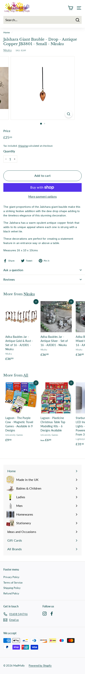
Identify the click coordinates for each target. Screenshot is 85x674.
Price (6, 131)
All (25, 375)
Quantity (9, 151)
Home (6, 32)
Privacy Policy (11, 577)
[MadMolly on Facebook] (52, 613)
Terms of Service (13, 582)
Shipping (23, 145)
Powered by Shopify (40, 665)
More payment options (42, 196)
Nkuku (7, 50)
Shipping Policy (12, 587)
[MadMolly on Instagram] (44, 613)
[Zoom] (68, 114)
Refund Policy (11, 593)
